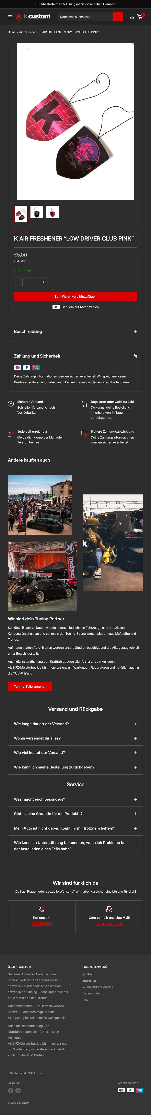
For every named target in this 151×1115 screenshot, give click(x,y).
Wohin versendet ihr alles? (37, 738)
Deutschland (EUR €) (23, 1073)
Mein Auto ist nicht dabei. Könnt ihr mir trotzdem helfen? (64, 828)
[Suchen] (118, 16)
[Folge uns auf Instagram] (18, 1090)
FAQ (85, 1000)
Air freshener (27, 32)
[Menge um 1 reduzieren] (18, 282)
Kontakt (88, 974)
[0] (139, 16)
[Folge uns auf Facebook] (10, 1090)
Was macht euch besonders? (39, 799)
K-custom (21, 232)
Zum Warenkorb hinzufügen (75, 296)
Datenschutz (91, 993)
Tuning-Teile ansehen (30, 687)
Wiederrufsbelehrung (97, 987)
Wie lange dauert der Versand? (41, 724)
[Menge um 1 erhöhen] (43, 282)
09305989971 (41, 923)
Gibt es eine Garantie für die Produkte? (48, 813)
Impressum (90, 981)
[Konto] (132, 17)
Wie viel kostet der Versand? (39, 752)
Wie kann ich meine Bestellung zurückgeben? (54, 767)
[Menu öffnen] (10, 16)
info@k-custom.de (109, 923)
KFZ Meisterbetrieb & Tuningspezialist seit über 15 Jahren (75, 4)
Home (11, 32)
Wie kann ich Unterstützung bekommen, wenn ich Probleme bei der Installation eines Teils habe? (70, 845)
